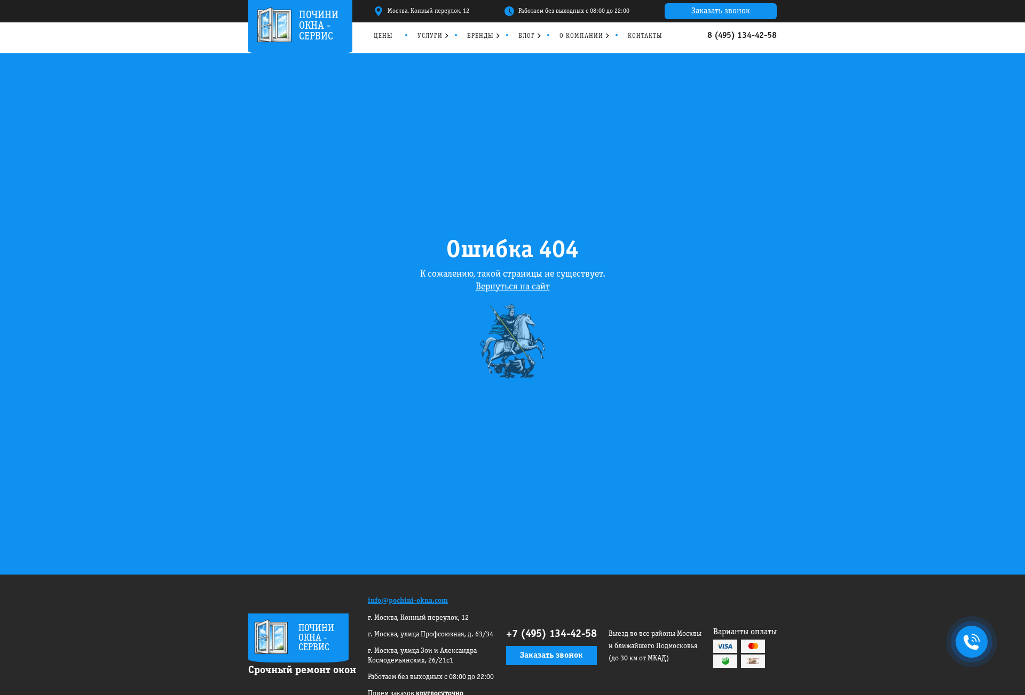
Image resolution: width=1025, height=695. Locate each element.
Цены (383, 36)
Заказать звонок (720, 11)
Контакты (645, 36)
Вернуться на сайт (513, 287)
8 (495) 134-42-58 (742, 35)
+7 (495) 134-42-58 (551, 634)
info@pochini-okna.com (408, 600)
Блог (526, 36)
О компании (581, 36)
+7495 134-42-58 (969, 643)
